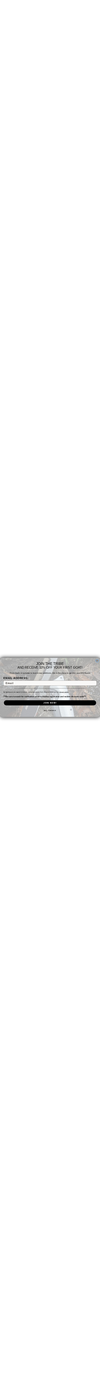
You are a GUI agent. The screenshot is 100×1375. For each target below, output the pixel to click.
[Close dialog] (97, 660)
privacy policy (64, 692)
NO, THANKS (50, 710)
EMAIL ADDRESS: (16, 678)
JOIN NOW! (50, 703)
